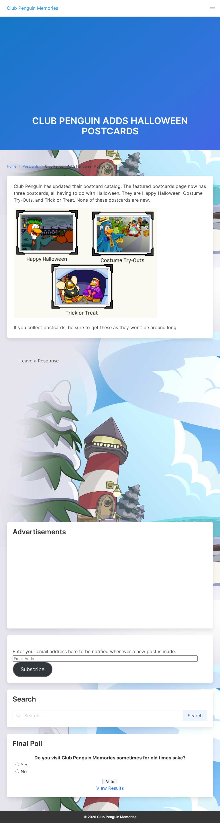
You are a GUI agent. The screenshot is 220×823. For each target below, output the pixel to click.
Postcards (31, 166)
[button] (212, 7)
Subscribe (32, 669)
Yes (24, 764)
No (24, 771)
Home (11, 166)
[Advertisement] (110, 73)
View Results (110, 788)
